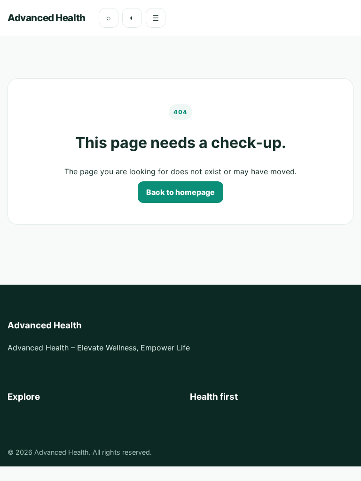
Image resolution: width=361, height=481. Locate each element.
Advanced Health (47, 17)
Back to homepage (180, 192)
